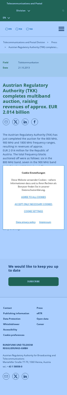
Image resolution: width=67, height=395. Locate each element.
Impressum (45, 222)
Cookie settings (33, 211)
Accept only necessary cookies (33, 204)
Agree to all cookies (33, 197)
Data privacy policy (26, 222)
